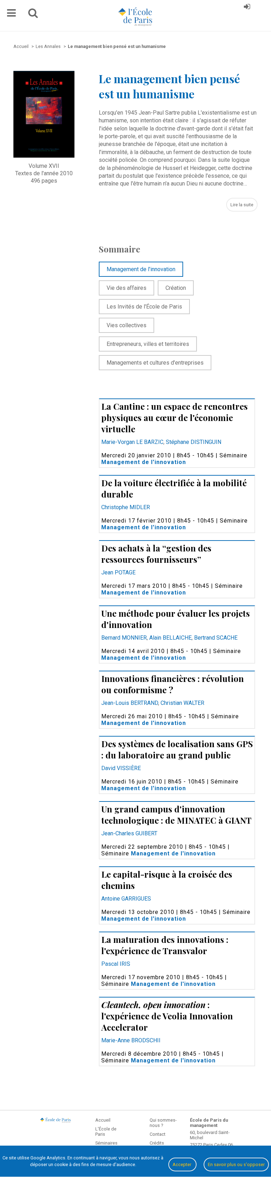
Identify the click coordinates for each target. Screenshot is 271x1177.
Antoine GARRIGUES (126, 898)
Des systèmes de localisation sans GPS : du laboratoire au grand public (177, 749)
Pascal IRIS (115, 963)
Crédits (157, 1143)
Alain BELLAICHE (170, 637)
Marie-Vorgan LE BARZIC (132, 442)
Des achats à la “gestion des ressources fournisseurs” (156, 553)
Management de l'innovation (143, 462)
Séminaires (106, 1143)
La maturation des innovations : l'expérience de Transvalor (164, 945)
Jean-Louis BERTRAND (129, 703)
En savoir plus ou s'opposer (236, 1164)
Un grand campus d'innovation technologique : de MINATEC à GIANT (176, 814)
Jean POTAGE (118, 572)
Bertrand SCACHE (215, 637)
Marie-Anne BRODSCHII (131, 1040)
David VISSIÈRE (121, 768)
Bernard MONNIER (124, 637)
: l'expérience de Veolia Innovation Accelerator (167, 1016)
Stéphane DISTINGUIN (193, 442)
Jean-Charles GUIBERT (129, 833)
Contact (157, 1134)
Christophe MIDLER (125, 507)
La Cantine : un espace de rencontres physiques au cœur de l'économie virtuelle (174, 417)
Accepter (182, 1164)
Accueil (102, 1120)
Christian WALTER (182, 703)
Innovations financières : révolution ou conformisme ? (172, 684)
